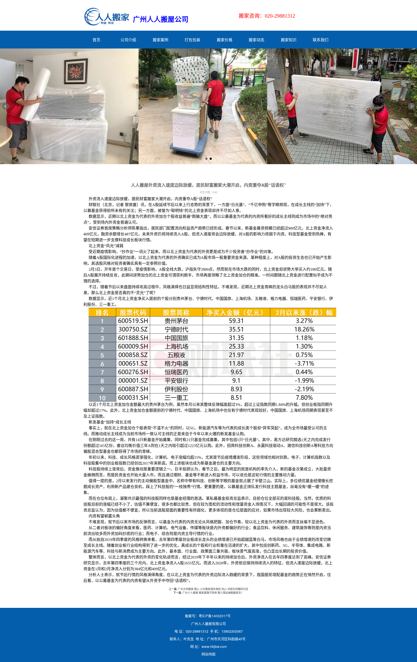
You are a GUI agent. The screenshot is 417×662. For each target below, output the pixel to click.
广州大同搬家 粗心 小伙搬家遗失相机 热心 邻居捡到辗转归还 (213, 589)
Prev (5, 106)
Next (411, 106)
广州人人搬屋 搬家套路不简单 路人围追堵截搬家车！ (213, 592)
